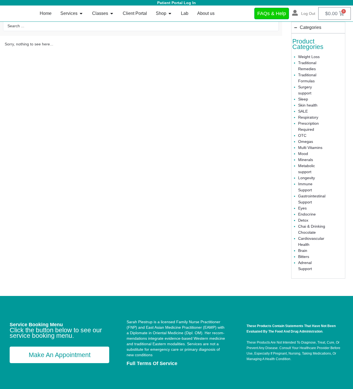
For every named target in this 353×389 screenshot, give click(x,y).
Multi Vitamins (310, 147)
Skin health (307, 105)
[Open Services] (81, 13)
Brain (302, 250)
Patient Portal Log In (176, 3)
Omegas (305, 141)
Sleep (303, 99)
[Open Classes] (111, 13)
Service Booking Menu (36, 324)
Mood (303, 153)
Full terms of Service (152, 363)
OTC (302, 135)
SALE (303, 111)
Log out (308, 13)
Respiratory (308, 117)
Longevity (306, 178)
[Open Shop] (170, 13)
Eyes (302, 208)
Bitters (303, 256)
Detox (303, 220)
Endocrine (307, 214)
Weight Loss (309, 57)
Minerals (305, 159)
